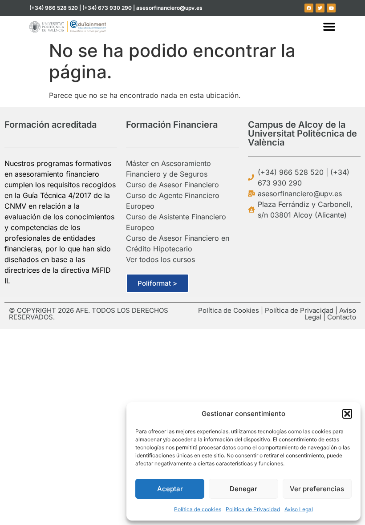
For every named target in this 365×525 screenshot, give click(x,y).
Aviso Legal (298, 509)
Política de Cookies (228, 310)
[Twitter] (320, 8)
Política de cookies (197, 509)
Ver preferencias (317, 489)
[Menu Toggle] (329, 26)
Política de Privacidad (253, 509)
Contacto (341, 317)
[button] (347, 413)
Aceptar (170, 489)
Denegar (243, 489)
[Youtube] (331, 8)
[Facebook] (308, 8)
